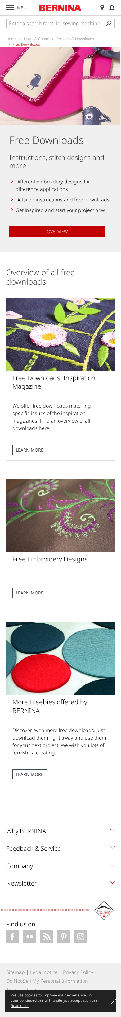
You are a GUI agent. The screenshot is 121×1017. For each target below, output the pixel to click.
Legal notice (44, 972)
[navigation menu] (10, 7)
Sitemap (15, 972)
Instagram (80, 936)
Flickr (29, 936)
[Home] (60, 7)
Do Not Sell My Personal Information (47, 980)
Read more (20, 1005)
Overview (57, 231)
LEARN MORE (29, 450)
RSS (46, 936)
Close (113, 1001)
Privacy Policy (78, 972)
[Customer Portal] (112, 7)
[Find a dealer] (102, 7)
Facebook (12, 936)
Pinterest (63, 936)
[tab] (60, 832)
